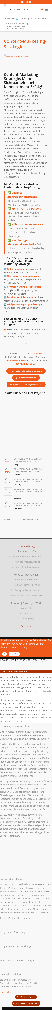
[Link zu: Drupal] (8, 461)
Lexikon (23, 608)
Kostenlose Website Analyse (26, 561)
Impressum (31, 579)
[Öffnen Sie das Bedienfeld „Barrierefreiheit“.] (1, 1008)
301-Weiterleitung (26, 546)
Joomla (17, 474)
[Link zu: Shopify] (8, 481)
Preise (37, 584)
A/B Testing (26, 626)
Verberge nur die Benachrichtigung (26, 1003)
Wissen (37, 461)
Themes (17, 498)
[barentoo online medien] (21, 9)
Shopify (17, 484)
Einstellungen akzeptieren (26, 997)
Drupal (17, 464)
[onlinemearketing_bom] (26, 62)
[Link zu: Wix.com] (8, 505)
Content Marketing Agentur (26, 567)
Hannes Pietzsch (36, 459)
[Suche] (40, 9)
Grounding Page (26, 618)
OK (4, 654)
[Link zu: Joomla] (8, 471)
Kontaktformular (13, 360)
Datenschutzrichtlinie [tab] (10, 974)
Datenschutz (25, 584)
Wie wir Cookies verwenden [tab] (13, 671)
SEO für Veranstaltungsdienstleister (26, 556)
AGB (14, 584)
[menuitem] (40, 9)
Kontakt (19, 579)
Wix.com (18, 508)
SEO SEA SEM (26, 613)
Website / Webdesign (25, 461)
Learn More (14, 654)
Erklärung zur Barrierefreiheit (26, 590)
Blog (31, 608)
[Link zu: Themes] (8, 491)
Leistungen (21, 492)
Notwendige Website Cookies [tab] (14, 726)
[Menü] (46, 9)
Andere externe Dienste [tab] (12, 879)
